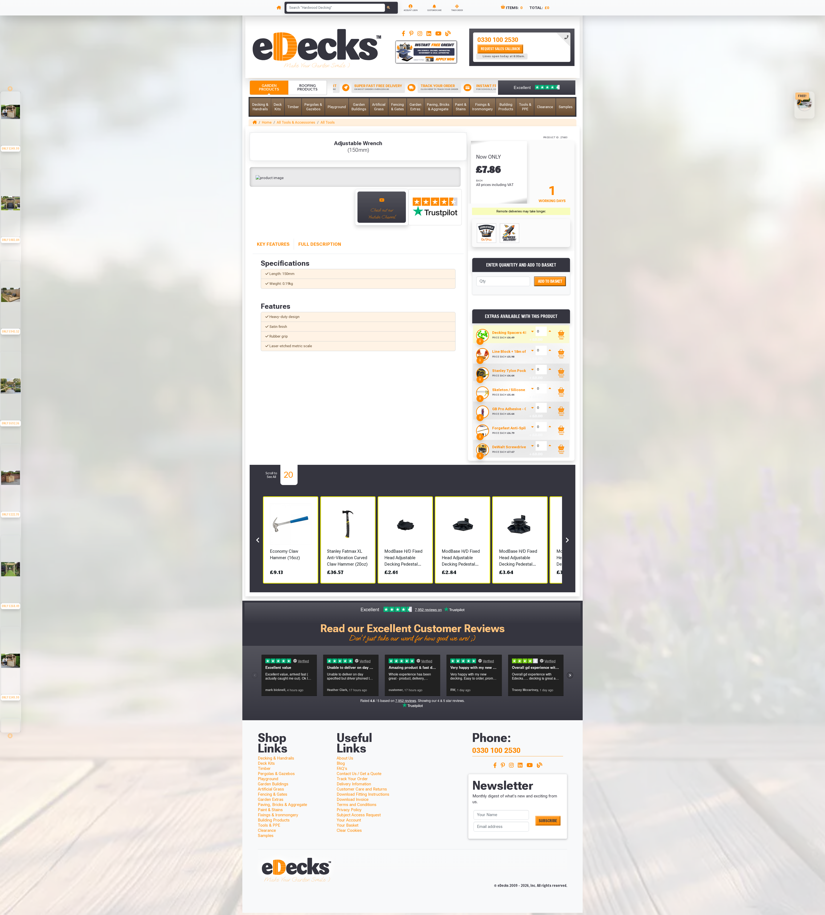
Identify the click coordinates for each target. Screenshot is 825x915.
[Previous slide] (258, 209)
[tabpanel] (521, 47)
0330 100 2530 (497, 39)
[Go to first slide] (345, 209)
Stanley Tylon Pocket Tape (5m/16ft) (524, 370)
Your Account (349, 820)
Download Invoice (352, 799)
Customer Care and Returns (362, 789)
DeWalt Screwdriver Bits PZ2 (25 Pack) (526, 447)
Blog (341, 763)
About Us (345, 758)
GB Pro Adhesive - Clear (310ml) (520, 409)
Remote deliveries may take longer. (521, 211)
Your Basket (347, 825)
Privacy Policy (349, 809)
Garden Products (269, 87)
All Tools (328, 122)
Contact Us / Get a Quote (359, 773)
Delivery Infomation (354, 783)
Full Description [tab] (319, 244)
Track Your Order (352, 778)
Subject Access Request (359, 814)
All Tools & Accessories (296, 122)
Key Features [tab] (273, 244)
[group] (10, 137)
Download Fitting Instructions (363, 794)
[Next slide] (11, 734)
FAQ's (342, 768)
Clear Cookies (349, 830)
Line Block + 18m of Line (513, 351)
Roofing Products (307, 87)
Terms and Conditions (356, 804)
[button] (260, 107)
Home (267, 122)
